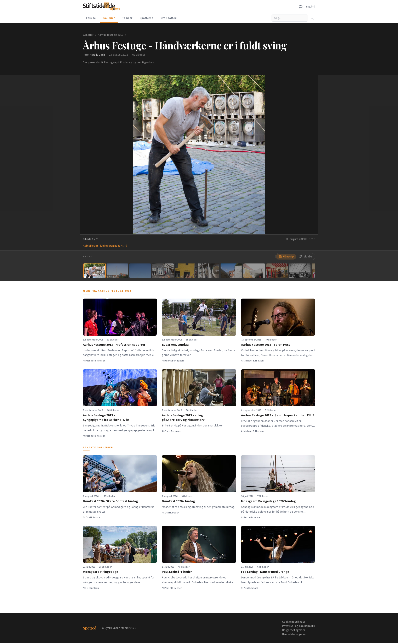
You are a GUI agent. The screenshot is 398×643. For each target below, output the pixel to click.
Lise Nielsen (92, 588)
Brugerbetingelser (293, 630)
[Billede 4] (163, 270)
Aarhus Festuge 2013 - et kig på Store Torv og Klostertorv (183, 417)
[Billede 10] (300, 270)
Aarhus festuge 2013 (110, 35)
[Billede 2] (117, 270)
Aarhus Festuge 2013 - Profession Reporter (114, 344)
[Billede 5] (186, 270)
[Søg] (312, 18)
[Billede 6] (208, 270)
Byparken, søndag (175, 344)
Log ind (310, 7)
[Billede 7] (231, 270)
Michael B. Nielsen (95, 361)
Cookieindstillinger (293, 622)
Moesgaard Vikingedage (100, 572)
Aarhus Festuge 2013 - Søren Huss (265, 344)
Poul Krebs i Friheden (177, 572)
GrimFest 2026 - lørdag (178, 501)
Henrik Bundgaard (174, 361)
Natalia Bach (97, 55)
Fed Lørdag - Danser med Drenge (265, 572)
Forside (91, 18)
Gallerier (109, 18)
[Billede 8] (254, 270)
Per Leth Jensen (252, 517)
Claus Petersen (172, 431)
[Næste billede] (310, 155)
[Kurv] (301, 7)
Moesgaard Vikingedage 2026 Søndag (268, 501)
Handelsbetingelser (294, 634)
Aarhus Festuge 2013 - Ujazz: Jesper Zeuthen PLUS (277, 415)
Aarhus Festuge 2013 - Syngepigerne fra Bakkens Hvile (106, 417)
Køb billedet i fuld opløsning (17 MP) (105, 246)
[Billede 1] (94, 270)
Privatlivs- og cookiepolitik (298, 626)
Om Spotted (169, 18)
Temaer (127, 18)
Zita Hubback (92, 517)
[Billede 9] (277, 270)
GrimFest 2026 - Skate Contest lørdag (110, 501)
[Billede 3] (140, 270)
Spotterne (146, 18)
